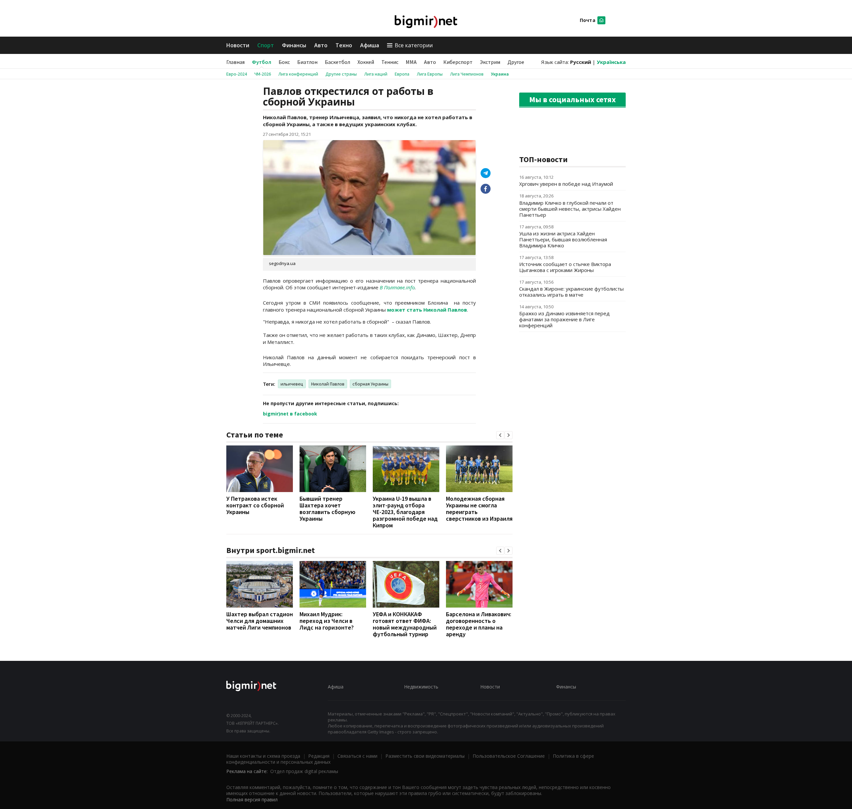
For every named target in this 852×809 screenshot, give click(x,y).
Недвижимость (421, 686)
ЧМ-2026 (262, 74)
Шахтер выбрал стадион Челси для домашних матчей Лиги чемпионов (259, 620)
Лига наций (375, 74)
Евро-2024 (236, 74)
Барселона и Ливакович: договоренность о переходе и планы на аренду (478, 624)
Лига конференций (298, 74)
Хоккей (365, 62)
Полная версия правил (252, 799)
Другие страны (341, 74)
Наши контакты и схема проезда (263, 756)
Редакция (318, 756)
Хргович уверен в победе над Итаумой (566, 183)
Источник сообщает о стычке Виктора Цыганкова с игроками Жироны (565, 267)
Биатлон (307, 62)
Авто (320, 45)
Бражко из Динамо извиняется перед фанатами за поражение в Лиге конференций (564, 319)
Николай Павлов (327, 384)
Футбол (261, 62)
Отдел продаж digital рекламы (304, 771)
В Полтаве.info (397, 287)
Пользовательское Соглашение (509, 756)
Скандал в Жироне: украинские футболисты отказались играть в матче (571, 291)
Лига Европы (430, 74)
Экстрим (490, 62)
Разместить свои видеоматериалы (425, 756)
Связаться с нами (357, 756)
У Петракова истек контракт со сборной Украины (255, 505)
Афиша (369, 45)
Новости (237, 45)
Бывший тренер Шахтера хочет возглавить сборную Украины (327, 508)
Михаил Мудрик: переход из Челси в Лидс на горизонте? (327, 620)
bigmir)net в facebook (290, 413)
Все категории (414, 45)
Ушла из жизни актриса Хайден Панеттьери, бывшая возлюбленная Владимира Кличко (563, 239)
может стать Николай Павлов (427, 309)
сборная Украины (370, 384)
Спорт (265, 45)
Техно (343, 45)
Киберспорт (458, 62)
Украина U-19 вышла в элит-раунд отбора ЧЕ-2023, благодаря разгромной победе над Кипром (405, 512)
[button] (500, 435)
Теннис (389, 62)
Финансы (294, 45)
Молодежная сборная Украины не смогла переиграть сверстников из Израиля (479, 508)
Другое (516, 62)
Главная (235, 62)
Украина (500, 74)
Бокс (284, 62)
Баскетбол (337, 62)
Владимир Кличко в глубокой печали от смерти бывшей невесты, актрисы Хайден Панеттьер (570, 208)
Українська (611, 62)
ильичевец (292, 384)
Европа (402, 74)
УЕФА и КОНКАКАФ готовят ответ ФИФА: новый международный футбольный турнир (405, 624)
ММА (411, 62)
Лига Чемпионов (467, 74)
